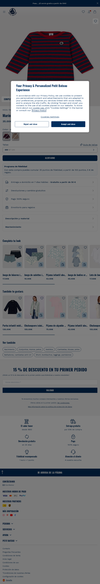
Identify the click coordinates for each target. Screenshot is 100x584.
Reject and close (30, 124)
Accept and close (68, 124)
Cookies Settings (50, 117)
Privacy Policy (39, 110)
